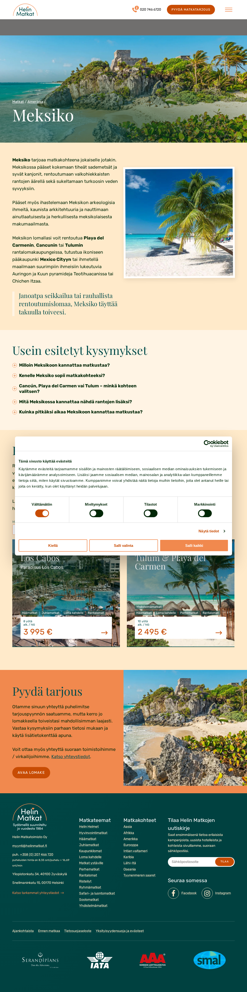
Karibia (129, 857)
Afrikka (129, 833)
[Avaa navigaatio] (229, 10)
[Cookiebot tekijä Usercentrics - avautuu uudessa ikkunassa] (207, 443)
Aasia (128, 827)
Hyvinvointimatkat (93, 833)
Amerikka (35, 101)
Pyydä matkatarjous (191, 9)
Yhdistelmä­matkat (93, 906)
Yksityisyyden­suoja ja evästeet (120, 931)
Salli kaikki (194, 545)
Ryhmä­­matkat (90, 887)
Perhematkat (89, 869)
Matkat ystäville (91, 863)
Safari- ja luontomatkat (97, 893)
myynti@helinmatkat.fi (29, 846)
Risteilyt (85, 881)
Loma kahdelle (90, 857)
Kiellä (53, 545)
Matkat (18, 101)
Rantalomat (88, 875)
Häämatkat (87, 839)
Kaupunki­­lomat (90, 851)
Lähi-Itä (130, 863)
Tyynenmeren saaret (139, 875)
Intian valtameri (135, 851)
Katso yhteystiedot (70, 756)
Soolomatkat (89, 899)
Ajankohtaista (23, 931)
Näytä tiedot (209, 531)
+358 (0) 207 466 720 (36, 855)
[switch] (96, 513)
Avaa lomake (31, 772)
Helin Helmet (89, 827)
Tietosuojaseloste (77, 931)
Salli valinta (123, 545)
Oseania (130, 869)
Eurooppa (131, 845)
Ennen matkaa (49, 931)
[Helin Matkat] (25, 9)
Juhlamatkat (89, 845)
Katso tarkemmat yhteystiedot (35, 893)
